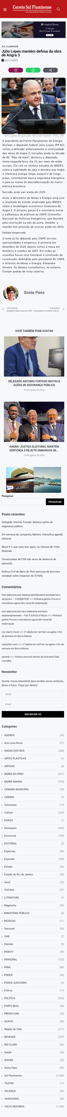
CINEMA (34, 797)
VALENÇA (34, 1091)
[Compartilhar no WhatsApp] (33, 70)
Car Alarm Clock (10, 632)
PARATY (34, 951)
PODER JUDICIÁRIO (34, 982)
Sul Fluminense (10, 46)
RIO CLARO (34, 1044)
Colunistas (34, 804)
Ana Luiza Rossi (34, 743)
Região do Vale (34, 1029)
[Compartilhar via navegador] (50, 70)
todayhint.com (9, 644)
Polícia (34, 990)
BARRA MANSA (34, 781)
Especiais (34, 851)
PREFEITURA (34, 1013)
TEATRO (34, 1083)
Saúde (34, 1052)
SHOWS (34, 1060)
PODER (34, 975)
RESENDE (34, 1036)
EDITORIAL (34, 843)
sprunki (6, 656)
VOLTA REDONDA (34, 1106)
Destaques (34, 828)
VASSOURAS (34, 1098)
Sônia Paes (34, 1067)
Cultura (34, 812)
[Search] (58, 9)
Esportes (34, 859)
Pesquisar (7, 496)
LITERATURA (34, 897)
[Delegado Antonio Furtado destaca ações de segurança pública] (34, 356)
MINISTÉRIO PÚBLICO (34, 913)
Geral (34, 882)
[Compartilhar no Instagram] (15, 70)
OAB (34, 936)
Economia (34, 835)
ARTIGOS (34, 766)
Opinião (34, 944)
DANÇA (34, 820)
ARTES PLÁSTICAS (34, 758)
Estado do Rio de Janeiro (34, 874)
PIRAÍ (34, 967)
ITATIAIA (34, 890)
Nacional (34, 928)
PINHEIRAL (34, 959)
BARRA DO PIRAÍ (34, 773)
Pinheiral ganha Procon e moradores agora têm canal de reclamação (32, 619)
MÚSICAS (34, 920)
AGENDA (34, 735)
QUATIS (34, 1021)
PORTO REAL (34, 1006)
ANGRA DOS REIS (34, 750)
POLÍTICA (34, 998)
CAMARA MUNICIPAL (34, 789)
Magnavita (34, 905)
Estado (34, 866)
